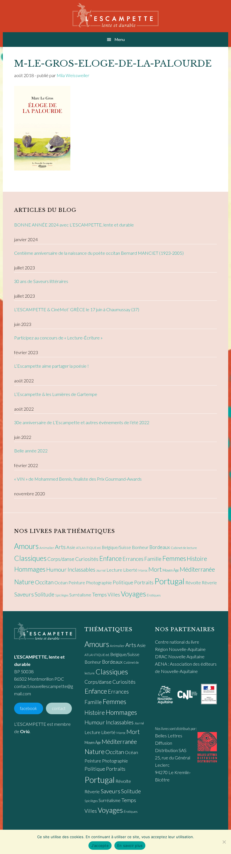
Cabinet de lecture (184, 548)
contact (59, 708)
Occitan (44, 582)
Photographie (99, 582)
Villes (114, 595)
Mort (155, 569)
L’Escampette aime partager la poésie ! (51, 366)
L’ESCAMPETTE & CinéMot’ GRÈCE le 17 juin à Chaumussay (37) (76, 309)
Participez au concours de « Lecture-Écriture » (58, 337)
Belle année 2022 (31, 450)
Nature (24, 582)
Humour (56, 569)
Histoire (197, 558)
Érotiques (154, 595)
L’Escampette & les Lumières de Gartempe (55, 394)
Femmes (174, 558)
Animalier (46, 548)
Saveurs (24, 594)
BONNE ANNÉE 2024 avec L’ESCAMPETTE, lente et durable (74, 224)
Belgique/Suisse (116, 547)
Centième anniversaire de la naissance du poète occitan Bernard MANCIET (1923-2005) (99, 253)
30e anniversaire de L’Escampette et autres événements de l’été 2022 (81, 422)
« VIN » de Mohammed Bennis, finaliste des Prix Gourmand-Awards (78, 479)
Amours (26, 546)
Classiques (30, 558)
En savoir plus (130, 845)
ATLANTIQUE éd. (88, 548)
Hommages (29, 569)
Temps (99, 594)
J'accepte (100, 845)
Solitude (44, 594)
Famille (152, 558)
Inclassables (81, 569)
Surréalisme (80, 594)
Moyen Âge (171, 570)
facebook (28, 708)
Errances (133, 558)
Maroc (143, 570)
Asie (70, 547)
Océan (61, 582)
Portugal (169, 581)
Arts (60, 546)
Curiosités (86, 559)
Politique (123, 582)
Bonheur (140, 547)
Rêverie (209, 582)
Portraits (144, 582)
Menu (120, 39)
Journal (101, 570)
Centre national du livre (177, 641)
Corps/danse (60, 559)
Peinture (76, 582)
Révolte (193, 582)
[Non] (224, 842)
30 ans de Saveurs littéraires (41, 281)
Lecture (114, 570)
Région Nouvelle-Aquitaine (180, 649)
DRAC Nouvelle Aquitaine (180, 656)
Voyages (133, 593)
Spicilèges (61, 595)
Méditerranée (197, 569)
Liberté (130, 570)
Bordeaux (159, 547)
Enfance (110, 558)
